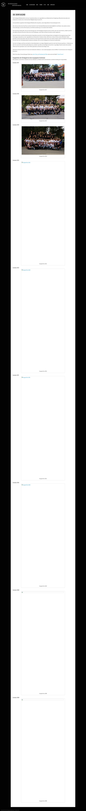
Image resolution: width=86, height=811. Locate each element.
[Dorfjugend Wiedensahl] (12, 5)
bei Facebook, (41, 54)
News (37, 4)
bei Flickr (46, 54)
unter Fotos (35, 54)
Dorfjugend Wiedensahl (11, 810)
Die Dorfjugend (32, 4)
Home (27, 4)
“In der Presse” (60, 54)
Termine (40, 4)
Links (48, 4)
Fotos (45, 4)
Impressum (52, 4)
